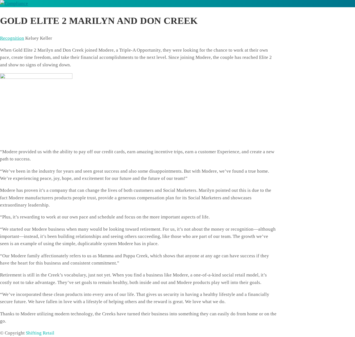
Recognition (12, 38)
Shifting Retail (40, 333)
